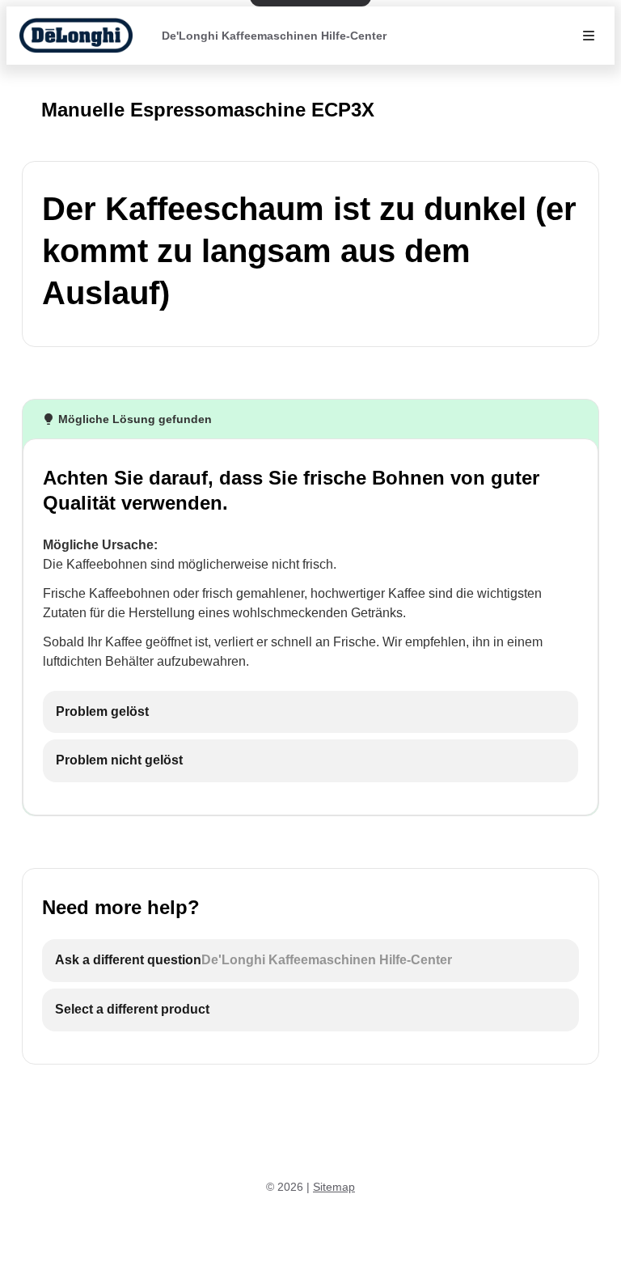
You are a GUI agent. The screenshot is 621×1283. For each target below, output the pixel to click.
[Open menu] (588, 35)
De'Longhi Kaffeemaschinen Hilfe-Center (274, 35)
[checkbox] (310, 712)
